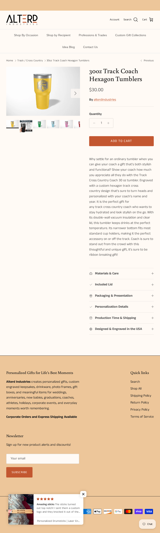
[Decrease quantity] (93, 123)
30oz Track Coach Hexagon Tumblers (68, 61)
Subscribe (19, 472)
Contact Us (90, 47)
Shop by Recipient (58, 35)
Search (135, 381)
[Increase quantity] (109, 123)
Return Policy (139, 402)
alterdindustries (105, 99)
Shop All (135, 388)
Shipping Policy (140, 395)
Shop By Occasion (26, 35)
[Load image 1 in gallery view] (43, 91)
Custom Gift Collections (130, 35)
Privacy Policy (139, 409)
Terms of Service (142, 416)
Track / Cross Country (30, 61)
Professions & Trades (93, 35)
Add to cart (121, 141)
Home (9, 61)
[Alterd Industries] (22, 20)
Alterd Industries (25, 511)
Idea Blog (68, 47)
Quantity (95, 114)
